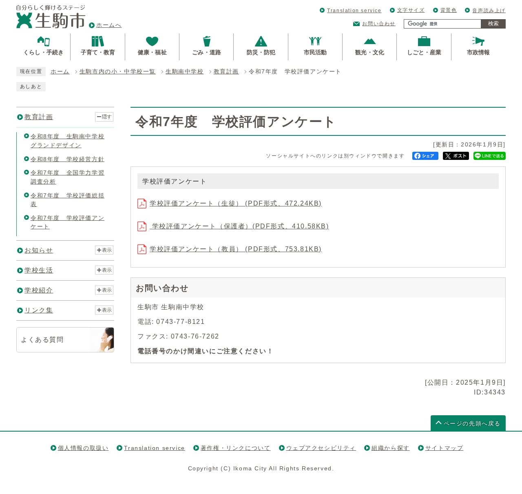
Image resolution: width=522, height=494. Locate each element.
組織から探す (391, 448)
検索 (493, 23)
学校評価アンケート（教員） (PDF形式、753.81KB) (236, 249)
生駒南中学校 (185, 72)
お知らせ (38, 250)
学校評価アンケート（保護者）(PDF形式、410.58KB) (239, 226)
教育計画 (226, 72)
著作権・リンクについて (236, 448)
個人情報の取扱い (83, 448)
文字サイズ (411, 10)
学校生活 (38, 270)
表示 (107, 250)
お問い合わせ (379, 24)
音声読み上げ (489, 10)
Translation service (354, 10)
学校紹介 (38, 290)
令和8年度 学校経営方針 (67, 159)
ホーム (60, 72)
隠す (107, 116)
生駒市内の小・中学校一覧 (118, 72)
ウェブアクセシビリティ (321, 448)
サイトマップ (444, 448)
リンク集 (38, 310)
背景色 (448, 10)
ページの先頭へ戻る (472, 424)
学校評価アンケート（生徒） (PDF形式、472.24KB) (236, 203)
